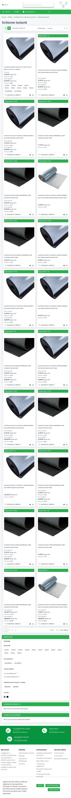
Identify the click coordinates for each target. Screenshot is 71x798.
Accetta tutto (53, 789)
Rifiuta (40, 785)
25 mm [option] (13, 88)
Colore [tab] (6, 692)
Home (4, 17)
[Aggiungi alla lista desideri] (30, 95)
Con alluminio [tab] (9, 669)
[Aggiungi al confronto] (33, 95)
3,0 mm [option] (7, 85)
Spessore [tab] (7, 645)
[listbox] (19, 86)
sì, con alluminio (11, 673)
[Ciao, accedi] (66, 4)
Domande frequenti (61, 759)
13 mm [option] (26, 85)
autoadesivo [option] (8, 91)
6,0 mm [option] (13, 85)
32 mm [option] (19, 88)
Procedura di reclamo (44, 758)
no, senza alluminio (12, 677)
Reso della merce (42, 761)
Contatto (22, 764)
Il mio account (59, 753)
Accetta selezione (52, 785)
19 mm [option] (7, 88)
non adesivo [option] (17, 91)
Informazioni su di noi (26, 753)
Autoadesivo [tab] (8, 659)
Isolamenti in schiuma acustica (25, 17)
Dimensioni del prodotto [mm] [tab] (14, 682)
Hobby (10, 17)
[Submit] (51, 4)
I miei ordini (58, 756)
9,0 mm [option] (20, 85)
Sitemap (21, 756)
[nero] (8, 697)
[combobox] (38, 4)
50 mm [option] (31, 88)
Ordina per (41, 28)
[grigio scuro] (5, 697)
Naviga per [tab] (8, 637)
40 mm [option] (25, 88)
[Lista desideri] (60, 3)
